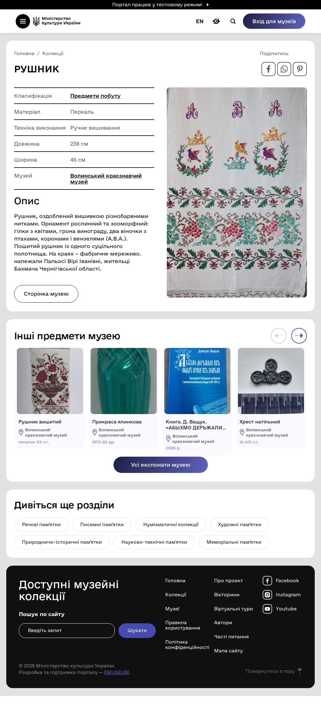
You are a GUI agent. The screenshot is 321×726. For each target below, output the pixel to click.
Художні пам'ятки (239, 524)
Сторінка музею (46, 294)
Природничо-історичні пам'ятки (62, 542)
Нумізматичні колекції (170, 524)
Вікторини (226, 594)
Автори (223, 622)
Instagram (288, 594)
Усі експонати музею (160, 465)
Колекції (175, 594)
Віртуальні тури (233, 608)
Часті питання (231, 636)
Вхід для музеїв (274, 21)
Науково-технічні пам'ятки (154, 542)
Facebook (287, 580)
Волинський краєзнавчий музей (106, 178)
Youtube (286, 608)
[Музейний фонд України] (58, 21)
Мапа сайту (228, 650)
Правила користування (182, 625)
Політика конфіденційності (185, 645)
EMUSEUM (116, 672)
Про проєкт (228, 580)
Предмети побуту (95, 96)
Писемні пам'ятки (102, 524)
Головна (175, 580)
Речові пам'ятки (41, 524)
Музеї (172, 608)
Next (299, 336)
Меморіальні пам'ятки (234, 542)
